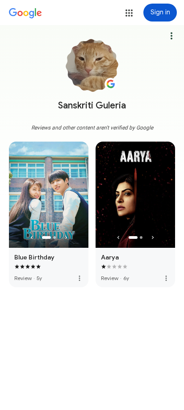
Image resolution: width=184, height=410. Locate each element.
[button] (129, 13)
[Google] (25, 13)
